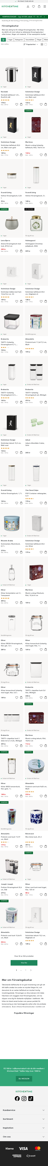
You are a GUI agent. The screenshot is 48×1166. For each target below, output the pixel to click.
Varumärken (30, 40)
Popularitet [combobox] (31, 44)
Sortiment (8, 1119)
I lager (10, 40)
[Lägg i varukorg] (21, 104)
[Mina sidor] (28, 6)
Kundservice (9, 1110)
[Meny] (45, 6)
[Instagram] (24, 1098)
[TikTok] (30, 1098)
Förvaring (24, 21)
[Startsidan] (10, 6)
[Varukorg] (39, 6)
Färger (39, 40)
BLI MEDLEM (24, 1079)
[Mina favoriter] (33, 6)
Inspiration (8, 1127)
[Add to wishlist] (17, 104)
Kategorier (19, 40)
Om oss (7, 1136)
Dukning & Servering (10, 21)
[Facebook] (17, 1098)
